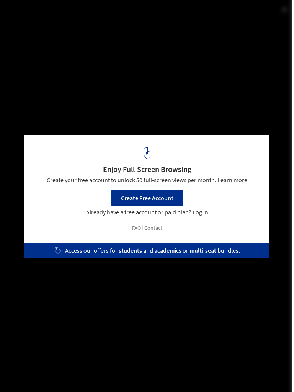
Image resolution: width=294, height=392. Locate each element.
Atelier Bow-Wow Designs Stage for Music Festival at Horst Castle (108, 20)
